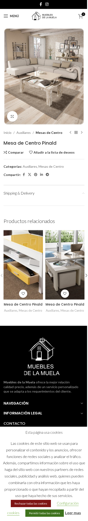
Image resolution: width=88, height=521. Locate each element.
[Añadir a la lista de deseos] (23, 294)
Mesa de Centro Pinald (23, 304)
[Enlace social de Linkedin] (41, 174)
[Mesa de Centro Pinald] (23, 265)
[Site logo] (44, 16)
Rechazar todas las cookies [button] (31, 503)
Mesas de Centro (49, 133)
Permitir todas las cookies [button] (44, 513)
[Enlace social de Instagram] (47, 4)
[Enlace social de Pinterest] (36, 174)
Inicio (7, 133)
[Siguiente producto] (81, 132)
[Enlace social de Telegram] (47, 174)
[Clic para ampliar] (12, 116)
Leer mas (73, 512)
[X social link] (30, 174)
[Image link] (41, 356)
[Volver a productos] (76, 132)
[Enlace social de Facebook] (41, 4)
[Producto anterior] (70, 132)
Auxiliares (23, 133)
